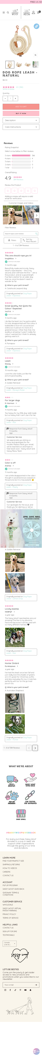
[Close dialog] (40, 510)
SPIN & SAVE (32, 545)
